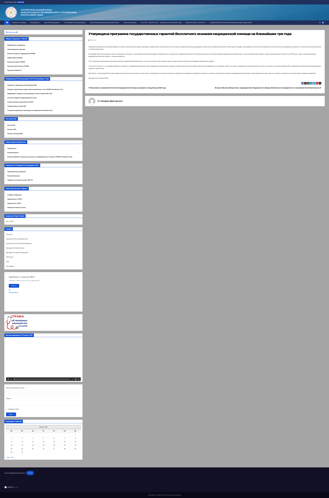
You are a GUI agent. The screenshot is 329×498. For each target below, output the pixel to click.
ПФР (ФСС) (10, 257)
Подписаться (11, 32)
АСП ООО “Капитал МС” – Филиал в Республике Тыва (161, 22)
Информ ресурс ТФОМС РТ (195, 22)
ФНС (7, 261)
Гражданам (35, 22)
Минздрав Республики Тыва (15, 248)
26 (43, 448)
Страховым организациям (75, 22)
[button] (320, 22)
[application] (43, 360)
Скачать (30, 473)
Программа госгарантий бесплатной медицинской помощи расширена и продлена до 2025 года (128, 88)
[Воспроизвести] (8, 379)
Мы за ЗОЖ (10, 221)
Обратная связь (130, 22)
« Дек (8, 457)
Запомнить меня (13, 409)
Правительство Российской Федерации (19, 243)
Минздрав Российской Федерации (17, 252)
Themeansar (178, 495)
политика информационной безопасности (15, 473)
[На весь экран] (78, 379)
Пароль (8, 398)
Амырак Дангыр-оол (111, 101)
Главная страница (19, 22)
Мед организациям (52, 22)
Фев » (12, 457)
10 (22, 441)
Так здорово (10, 266)
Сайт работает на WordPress (155, 495)
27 (54, 448)
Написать (14, 285)
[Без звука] (76, 379)
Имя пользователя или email (15, 388)
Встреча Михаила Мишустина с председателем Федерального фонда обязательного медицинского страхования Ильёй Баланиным (267, 88)
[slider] (42, 379)
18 (33, 445)
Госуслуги (9, 234)
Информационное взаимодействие (104, 22)
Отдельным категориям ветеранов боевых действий (230, 22)
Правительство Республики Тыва (17, 239)
